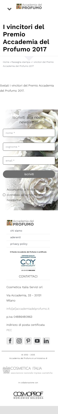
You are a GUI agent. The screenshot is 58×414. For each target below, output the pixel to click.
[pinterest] (28, 341)
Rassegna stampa (20, 62)
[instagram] (19, 341)
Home (6, 62)
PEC (9, 330)
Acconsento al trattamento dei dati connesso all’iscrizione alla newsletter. (31, 195)
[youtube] (37, 341)
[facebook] (10, 341)
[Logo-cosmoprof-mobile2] (28, 391)
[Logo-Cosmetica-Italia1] (28, 366)
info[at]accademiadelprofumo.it (27, 308)
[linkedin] (46, 341)
